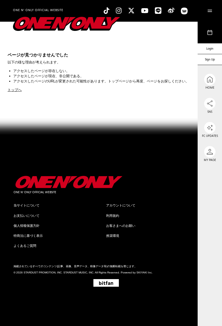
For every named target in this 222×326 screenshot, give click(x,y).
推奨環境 (112, 236)
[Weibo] (171, 10)
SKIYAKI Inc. (144, 272)
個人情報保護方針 (27, 226)
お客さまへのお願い (120, 226)
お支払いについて (27, 216)
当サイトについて (27, 205)
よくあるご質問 (25, 246)
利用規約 (112, 216)
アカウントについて (120, 205)
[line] (158, 10)
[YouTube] (144, 10)
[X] (131, 10)
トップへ (15, 90)
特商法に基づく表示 (28, 236)
